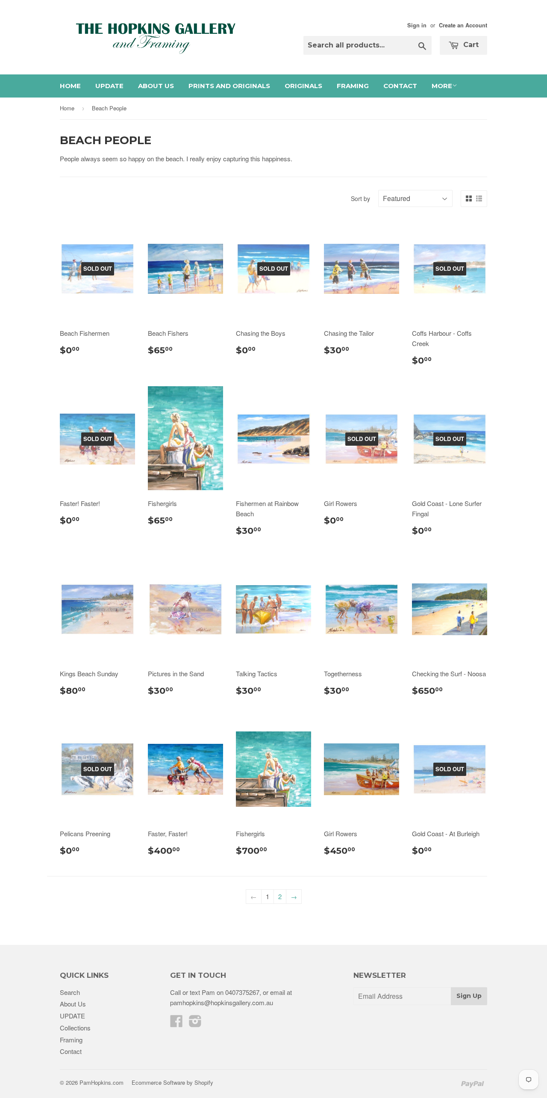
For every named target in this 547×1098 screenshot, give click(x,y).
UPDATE (109, 86)
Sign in (416, 25)
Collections (75, 1027)
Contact (400, 86)
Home (70, 86)
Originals (303, 86)
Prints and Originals (229, 86)
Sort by (360, 198)
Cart (470, 45)
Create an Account (463, 25)
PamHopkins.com (101, 1082)
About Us (156, 86)
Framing (353, 86)
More (442, 86)
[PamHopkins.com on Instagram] (195, 1023)
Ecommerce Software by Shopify (172, 1082)
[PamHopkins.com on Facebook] (176, 1023)
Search (70, 992)
